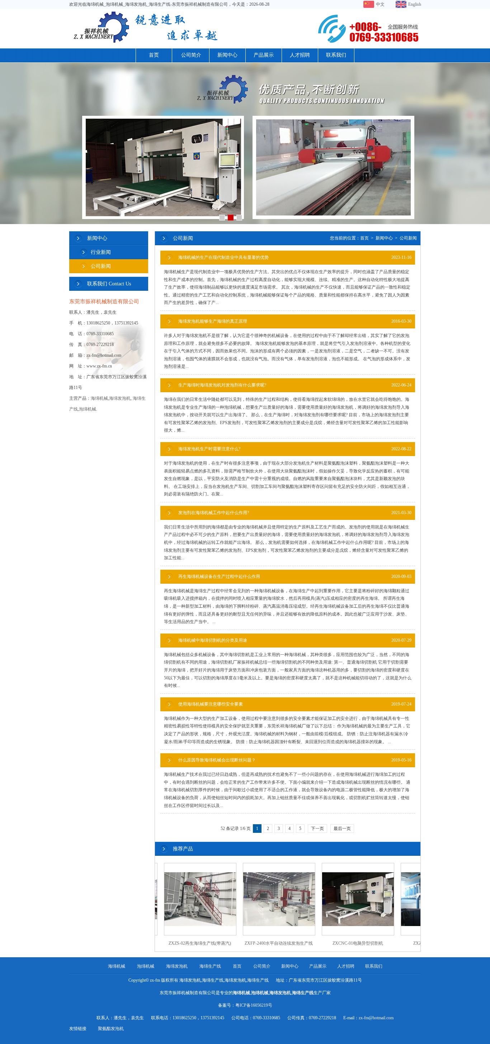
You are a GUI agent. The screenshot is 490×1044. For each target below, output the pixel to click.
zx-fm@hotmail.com (376, 1017)
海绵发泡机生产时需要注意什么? (294, 448)
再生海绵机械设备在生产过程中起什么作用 (294, 576)
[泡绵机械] (245, 143)
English (414, 4)
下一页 (317, 828)
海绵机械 (99, 398)
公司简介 (191, 55)
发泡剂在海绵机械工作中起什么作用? (294, 512)
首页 (154, 55)
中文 (380, 4)
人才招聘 (300, 55)
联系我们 (336, 55)
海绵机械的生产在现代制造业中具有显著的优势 (294, 257)
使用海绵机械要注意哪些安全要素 (294, 704)
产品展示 (264, 55)
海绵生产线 (210, 966)
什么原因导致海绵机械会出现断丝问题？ (294, 760)
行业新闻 (101, 252)
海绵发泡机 (120, 398)
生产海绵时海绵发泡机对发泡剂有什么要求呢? (294, 385)
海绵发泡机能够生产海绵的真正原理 (294, 321)
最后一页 (342, 828)
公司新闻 (101, 266)
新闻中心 (227, 55)
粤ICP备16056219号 (253, 1005)
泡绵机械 (87, 409)
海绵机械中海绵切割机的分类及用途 (294, 640)
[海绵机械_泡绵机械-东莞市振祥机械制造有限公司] (245, 43)
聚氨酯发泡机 (111, 1028)
